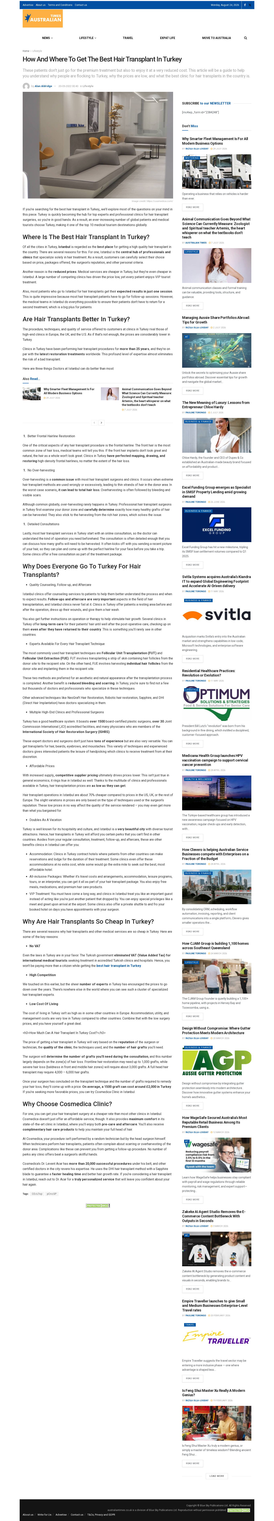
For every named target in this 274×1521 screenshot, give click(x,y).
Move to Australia (216, 38)
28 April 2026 (217, 770)
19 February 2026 (222, 1400)
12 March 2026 (220, 1132)
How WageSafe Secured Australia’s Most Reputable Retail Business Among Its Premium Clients (214, 1122)
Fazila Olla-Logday (197, 148)
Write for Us (44, 1514)
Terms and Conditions (60, 5)
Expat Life (167, 38)
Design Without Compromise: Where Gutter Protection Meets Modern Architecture (216, 1030)
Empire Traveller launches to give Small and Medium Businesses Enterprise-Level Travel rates (214, 1305)
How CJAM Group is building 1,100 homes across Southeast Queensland (215, 945)
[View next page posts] (101, 423)
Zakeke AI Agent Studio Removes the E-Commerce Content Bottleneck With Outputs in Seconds (214, 1216)
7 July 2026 (130, 409)
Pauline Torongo (196, 412)
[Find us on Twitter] (250, 5)
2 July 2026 (219, 327)
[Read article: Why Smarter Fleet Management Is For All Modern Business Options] (32, 393)
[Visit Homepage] (43, 19)
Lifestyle (86, 38)
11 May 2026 (217, 591)
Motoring (192, 158)
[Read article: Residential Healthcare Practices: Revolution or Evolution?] (216, 703)
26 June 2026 (217, 502)
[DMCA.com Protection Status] (98, 1205)
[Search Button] (245, 38)
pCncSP (52, 1193)
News (46, 38)
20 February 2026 (220, 1315)
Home (26, 51)
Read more (194, 206)
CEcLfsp (37, 1193)
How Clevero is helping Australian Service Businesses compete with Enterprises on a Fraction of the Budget (215, 854)
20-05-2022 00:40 (68, 86)
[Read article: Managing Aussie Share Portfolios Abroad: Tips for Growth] (216, 350)
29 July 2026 (53, 398)
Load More (217, 1476)
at (186, 337)
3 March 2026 (220, 1226)
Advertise (28, 5)
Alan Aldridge (43, 86)
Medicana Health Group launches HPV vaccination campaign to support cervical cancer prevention (215, 760)
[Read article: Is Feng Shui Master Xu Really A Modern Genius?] (216, 1423)
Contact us (81, 5)
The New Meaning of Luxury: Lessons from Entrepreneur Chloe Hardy (216, 404)
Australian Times (196, 243)
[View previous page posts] (94, 423)
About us (41, 5)
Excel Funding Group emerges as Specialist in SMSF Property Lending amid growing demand (216, 491)
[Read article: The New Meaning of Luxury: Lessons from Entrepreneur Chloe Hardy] (216, 435)
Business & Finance (198, 421)
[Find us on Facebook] (245, 5)
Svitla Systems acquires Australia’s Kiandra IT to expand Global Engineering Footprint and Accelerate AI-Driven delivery (216, 581)
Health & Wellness (198, 779)
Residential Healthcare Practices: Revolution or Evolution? (208, 673)
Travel (128, 38)
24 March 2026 (218, 953)
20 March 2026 (220, 1038)
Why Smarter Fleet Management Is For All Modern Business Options (215, 141)
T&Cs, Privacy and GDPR (101, 1514)
